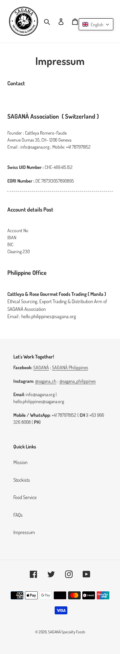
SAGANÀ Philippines (70, 367)
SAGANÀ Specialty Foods (66, 631)
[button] (96, 24)
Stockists (21, 480)
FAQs (18, 515)
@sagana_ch (45, 381)
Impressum (24, 532)
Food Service (25, 497)
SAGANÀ (41, 367)
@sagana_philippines (77, 381)
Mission (20, 462)
